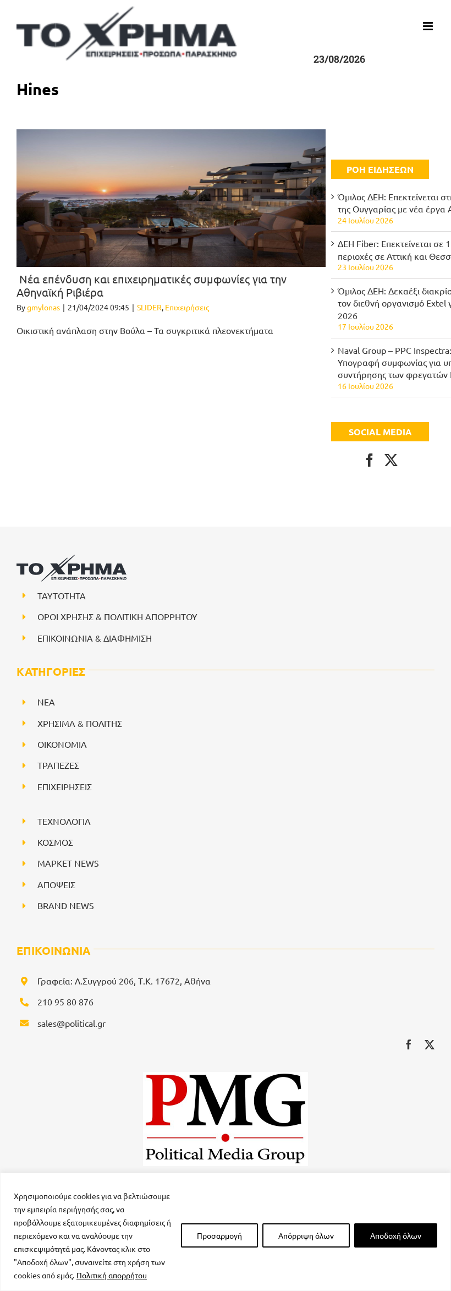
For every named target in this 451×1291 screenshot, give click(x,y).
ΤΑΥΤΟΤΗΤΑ (61, 595)
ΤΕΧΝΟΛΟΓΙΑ (64, 821)
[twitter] (430, 1044)
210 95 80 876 (65, 1001)
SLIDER (149, 307)
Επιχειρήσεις (187, 307)
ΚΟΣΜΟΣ (55, 841)
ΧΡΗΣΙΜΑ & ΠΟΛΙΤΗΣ (79, 723)
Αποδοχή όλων (395, 1235)
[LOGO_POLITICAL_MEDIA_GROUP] (225, 1076)
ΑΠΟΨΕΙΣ (56, 884)
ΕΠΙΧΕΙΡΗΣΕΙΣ (64, 786)
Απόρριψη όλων (306, 1235)
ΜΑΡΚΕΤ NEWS (68, 862)
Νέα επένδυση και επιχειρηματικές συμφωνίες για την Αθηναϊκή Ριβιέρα (151, 285)
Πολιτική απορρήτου (111, 1275)
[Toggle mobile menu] (429, 26)
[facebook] (409, 1044)
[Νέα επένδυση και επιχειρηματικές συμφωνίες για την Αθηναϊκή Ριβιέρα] (171, 198)
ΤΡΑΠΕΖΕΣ (58, 764)
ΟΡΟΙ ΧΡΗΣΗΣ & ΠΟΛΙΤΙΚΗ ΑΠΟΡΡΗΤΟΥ (117, 616)
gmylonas (43, 307)
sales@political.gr (71, 1023)
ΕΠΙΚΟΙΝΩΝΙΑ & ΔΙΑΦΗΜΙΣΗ (94, 637)
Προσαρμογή (219, 1235)
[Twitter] (391, 460)
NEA (46, 701)
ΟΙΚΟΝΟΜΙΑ (62, 744)
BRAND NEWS (65, 905)
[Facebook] (369, 460)
